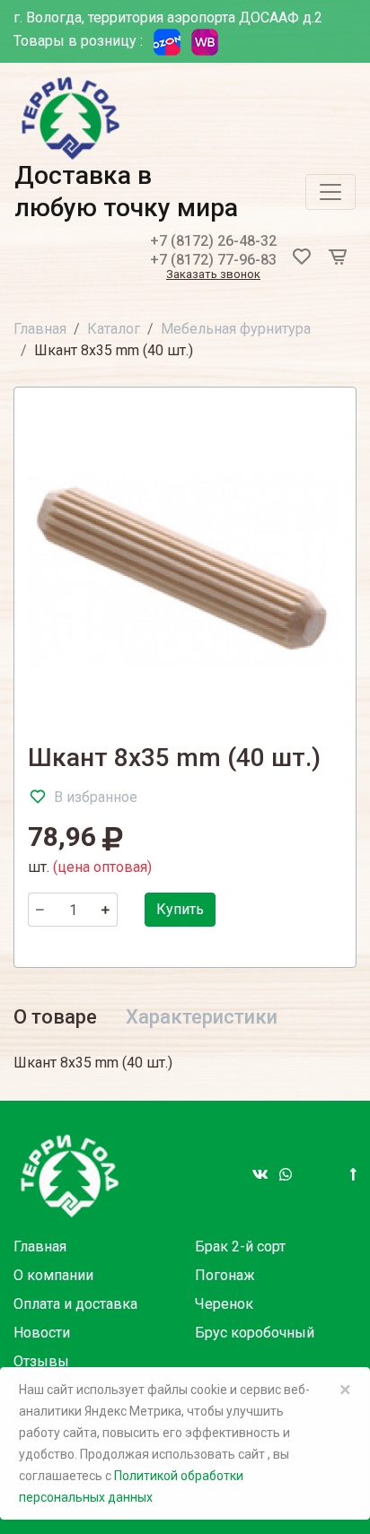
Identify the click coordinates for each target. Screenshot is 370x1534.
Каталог (113, 328)
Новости (41, 1332)
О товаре (55, 1017)
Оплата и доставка (75, 1303)
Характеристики (202, 1017)
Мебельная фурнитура (236, 328)
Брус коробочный (254, 1332)
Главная (39, 328)
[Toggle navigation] (330, 192)
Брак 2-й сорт (240, 1246)
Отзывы (41, 1361)
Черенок (224, 1303)
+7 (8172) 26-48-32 (213, 240)
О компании (53, 1275)
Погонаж (225, 1275)
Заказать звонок (213, 275)
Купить (180, 909)
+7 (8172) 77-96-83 (213, 259)
